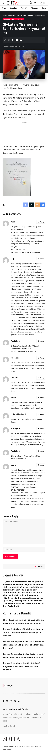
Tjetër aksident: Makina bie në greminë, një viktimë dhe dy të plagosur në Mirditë (23, 583)
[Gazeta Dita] (13, 3)
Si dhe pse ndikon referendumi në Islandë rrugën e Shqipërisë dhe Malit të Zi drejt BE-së (23, 644)
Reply (42, 222)
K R (4, 620)
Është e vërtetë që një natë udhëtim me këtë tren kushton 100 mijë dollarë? (23, 588)
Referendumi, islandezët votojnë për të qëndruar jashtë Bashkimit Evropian (22, 593)
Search (40, 566)
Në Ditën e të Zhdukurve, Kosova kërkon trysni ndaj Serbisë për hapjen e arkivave (23, 599)
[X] (7, 701)
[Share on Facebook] (8, 40)
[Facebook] (3, 701)
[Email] (16, 40)
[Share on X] (12, 40)
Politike (20, 19)
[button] (5, 3)
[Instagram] (11, 701)
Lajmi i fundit (9, 19)
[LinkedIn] (18, 701)
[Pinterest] (14, 701)
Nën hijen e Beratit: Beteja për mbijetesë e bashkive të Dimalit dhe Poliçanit (22, 666)
